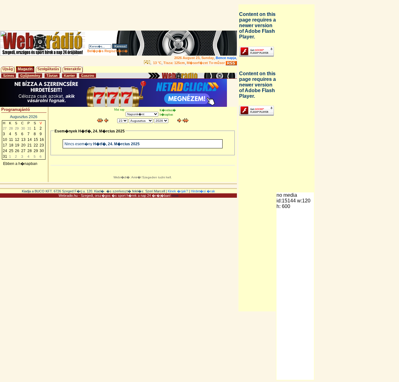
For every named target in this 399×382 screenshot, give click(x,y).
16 (42, 139)
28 (29, 151)
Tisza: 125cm (174, 63)
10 (5, 139)
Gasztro (87, 75)
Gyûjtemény (30, 75)
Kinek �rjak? (178, 191)
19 (17, 145)
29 (36, 151)
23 (42, 145)
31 (5, 156)
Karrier (69, 75)
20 (23, 145)
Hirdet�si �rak (203, 191)
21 (29, 145)
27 (23, 151)
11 (11, 139)
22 (36, 145)
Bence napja (226, 58)
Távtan (52, 75)
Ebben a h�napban (20, 163)
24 (5, 151)
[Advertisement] (119, 15)
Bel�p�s (95, 51)
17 (5, 145)
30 (42, 151)
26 (17, 151)
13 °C (156, 63)
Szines (8, 75)
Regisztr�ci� (116, 51)
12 (17, 139)
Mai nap (119, 109)
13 (23, 139)
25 (11, 151)
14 (29, 139)
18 (11, 145)
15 (36, 139)
